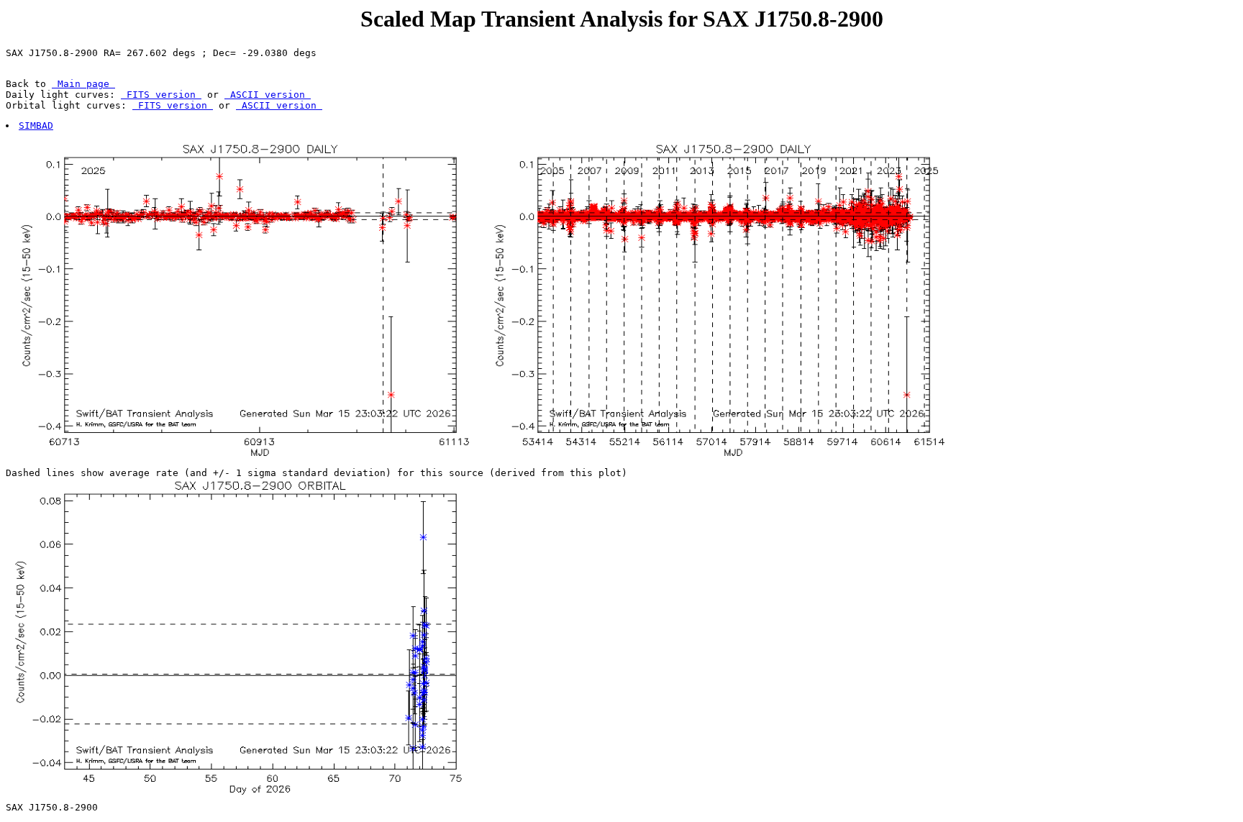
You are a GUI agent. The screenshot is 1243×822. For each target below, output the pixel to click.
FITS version (161, 94)
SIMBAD (36, 125)
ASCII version (267, 94)
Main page (83, 83)
